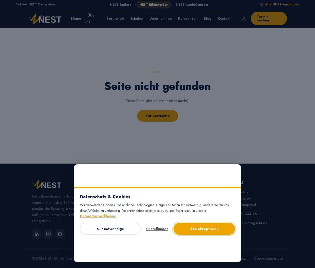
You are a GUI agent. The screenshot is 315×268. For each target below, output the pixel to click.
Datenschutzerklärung (98, 216)
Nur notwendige (110, 228)
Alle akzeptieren (204, 228)
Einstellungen (157, 228)
